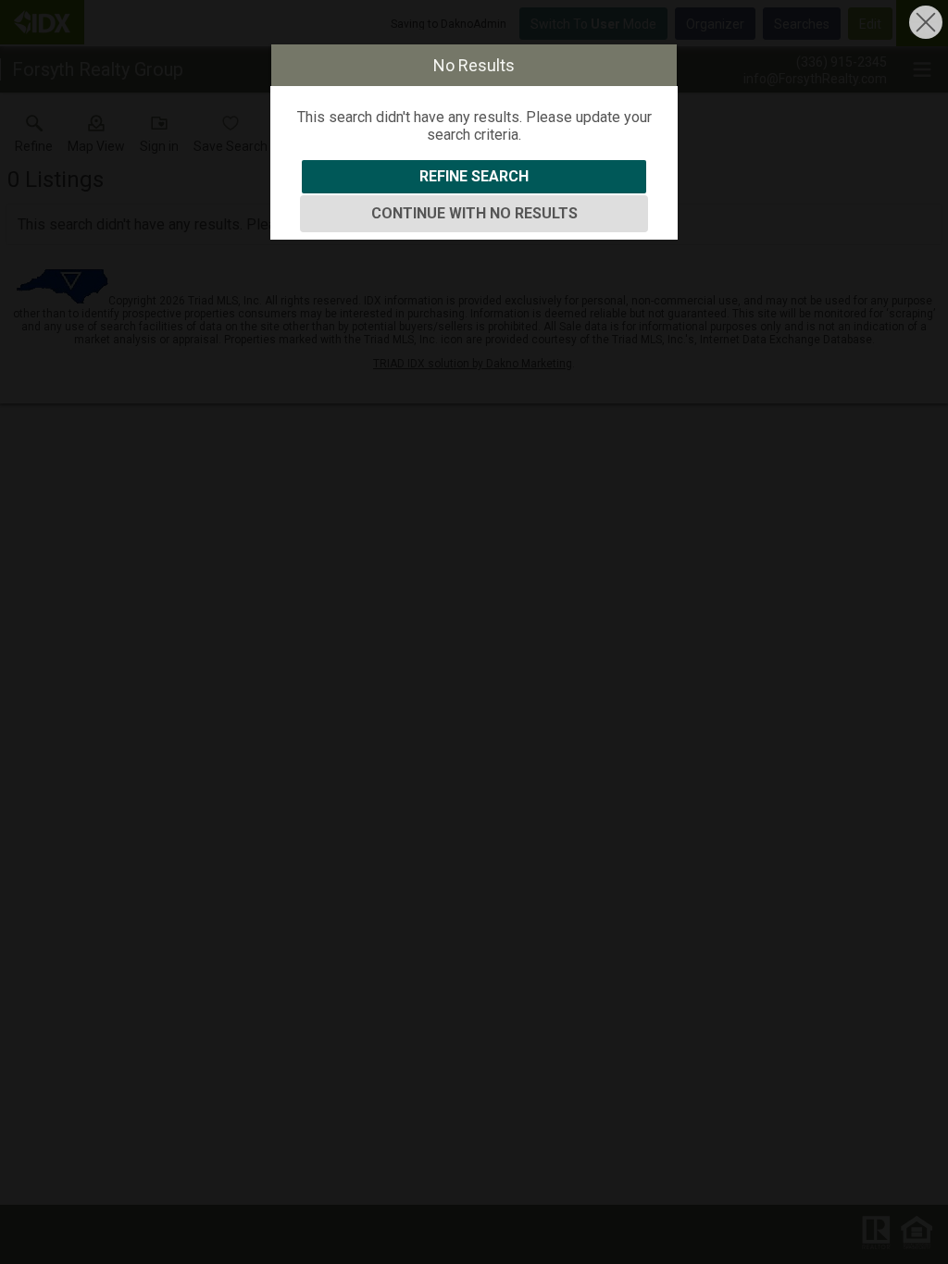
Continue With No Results (474, 213)
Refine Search (474, 176)
